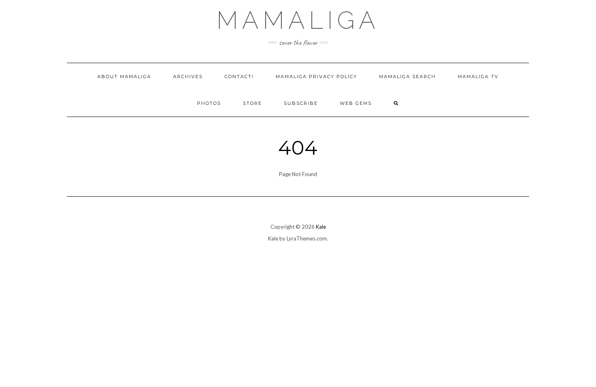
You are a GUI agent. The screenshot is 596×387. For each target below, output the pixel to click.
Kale (321, 226)
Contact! (239, 76)
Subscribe (301, 103)
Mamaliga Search (407, 76)
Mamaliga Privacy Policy (316, 76)
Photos (209, 103)
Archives (188, 76)
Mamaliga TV (478, 76)
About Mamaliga (124, 76)
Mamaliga (298, 20)
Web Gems (356, 103)
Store (252, 103)
